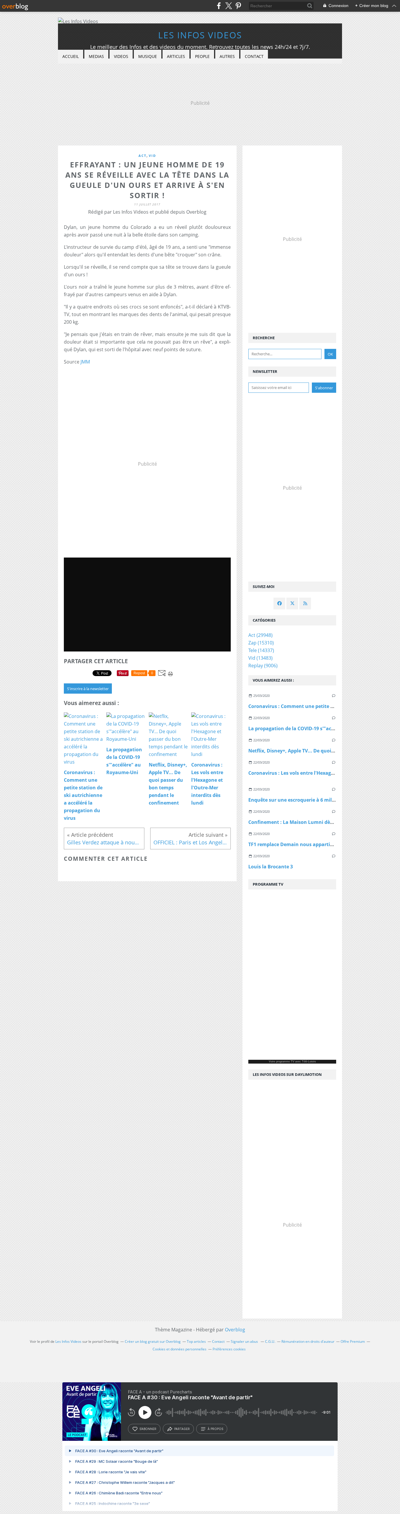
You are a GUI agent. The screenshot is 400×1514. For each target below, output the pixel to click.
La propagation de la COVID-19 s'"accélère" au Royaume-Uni (318, 728)
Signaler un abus (245, 1341)
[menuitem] (70, 57)
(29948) (260, 635)
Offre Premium (353, 1341)
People (202, 56)
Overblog (235, 1329)
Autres (227, 56)
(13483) (260, 658)
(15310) (261, 642)
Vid (152, 155)
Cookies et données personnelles (179, 1349)
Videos (121, 56)
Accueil (70, 56)
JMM (85, 362)
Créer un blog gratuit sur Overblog (153, 1341)
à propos (215, 1429)
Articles (176, 56)
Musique (147, 56)
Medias (96, 56)
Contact (254, 56)
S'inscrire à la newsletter (88, 688)
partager (182, 1429)
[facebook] (219, 5)
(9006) (263, 665)
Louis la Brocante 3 (270, 866)
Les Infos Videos (200, 35)
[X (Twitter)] (228, 5)
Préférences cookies (229, 1349)
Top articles (196, 1341)
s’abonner (147, 1429)
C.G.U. (270, 1341)
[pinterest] (238, 5)
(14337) (261, 650)
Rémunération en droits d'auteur (307, 1341)
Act (142, 155)
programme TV (285, 1061)
